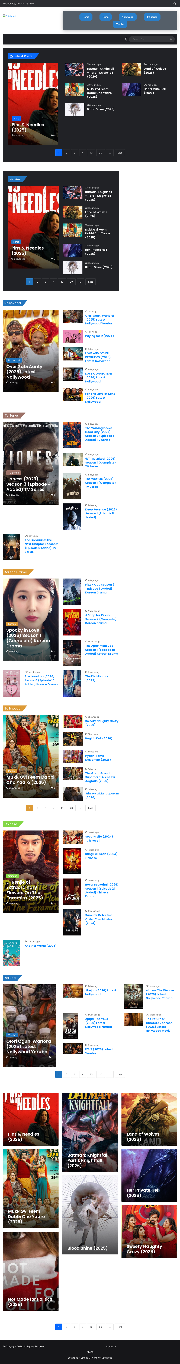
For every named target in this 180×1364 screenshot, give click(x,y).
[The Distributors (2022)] (72, 683)
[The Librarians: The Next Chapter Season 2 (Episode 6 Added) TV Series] (11, 547)
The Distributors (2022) (96, 678)
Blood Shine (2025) (101, 109)
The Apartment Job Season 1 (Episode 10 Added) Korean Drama (101, 650)
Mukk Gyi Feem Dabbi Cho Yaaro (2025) (99, 93)
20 (100, 152)
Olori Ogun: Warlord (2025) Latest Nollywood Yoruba (99, 320)
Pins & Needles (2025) (23, 1136)
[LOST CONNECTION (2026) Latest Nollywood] (73, 374)
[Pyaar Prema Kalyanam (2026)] (73, 756)
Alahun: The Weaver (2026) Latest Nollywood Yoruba (160, 994)
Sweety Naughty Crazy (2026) (101, 723)
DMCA (90, 1352)
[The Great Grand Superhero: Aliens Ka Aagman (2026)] (73, 773)
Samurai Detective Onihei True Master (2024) (98, 919)
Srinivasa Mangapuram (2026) (102, 795)
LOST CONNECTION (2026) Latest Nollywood (98, 378)
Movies (15, 179)
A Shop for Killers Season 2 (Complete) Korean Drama (101, 619)
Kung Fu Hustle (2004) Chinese (101, 856)
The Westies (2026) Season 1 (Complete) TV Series (100, 483)
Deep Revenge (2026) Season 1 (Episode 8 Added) (101, 513)
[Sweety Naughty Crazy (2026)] (73, 721)
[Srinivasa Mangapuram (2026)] (73, 794)
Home (86, 16)
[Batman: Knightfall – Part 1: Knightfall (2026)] (74, 69)
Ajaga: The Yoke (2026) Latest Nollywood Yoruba (98, 1023)
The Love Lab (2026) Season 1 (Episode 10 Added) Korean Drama (41, 680)
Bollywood (12, 708)
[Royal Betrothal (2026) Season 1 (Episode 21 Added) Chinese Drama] (72, 892)
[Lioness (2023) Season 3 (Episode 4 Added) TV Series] (31, 463)
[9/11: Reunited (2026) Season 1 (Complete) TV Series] (73, 459)
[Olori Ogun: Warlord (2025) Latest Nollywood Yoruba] (73, 316)
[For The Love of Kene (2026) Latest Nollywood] (73, 394)
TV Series (152, 16)
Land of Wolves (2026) (155, 71)
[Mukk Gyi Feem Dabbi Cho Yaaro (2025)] (74, 89)
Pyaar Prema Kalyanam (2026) (98, 758)
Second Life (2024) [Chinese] (99, 838)
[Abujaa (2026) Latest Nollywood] (73, 991)
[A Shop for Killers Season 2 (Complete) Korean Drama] (72, 622)
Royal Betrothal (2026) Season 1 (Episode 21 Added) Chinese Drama (101, 890)
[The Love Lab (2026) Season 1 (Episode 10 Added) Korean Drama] (11, 683)
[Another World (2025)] (11, 953)
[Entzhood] (9, 16)
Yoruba (120, 24)
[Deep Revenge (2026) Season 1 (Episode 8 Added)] (72, 516)
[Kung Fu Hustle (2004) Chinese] (72, 861)
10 (91, 152)
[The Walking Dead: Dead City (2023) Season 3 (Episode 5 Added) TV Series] (72, 435)
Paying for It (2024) (99, 336)
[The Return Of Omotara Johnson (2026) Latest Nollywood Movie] (133, 1019)
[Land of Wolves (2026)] (131, 69)
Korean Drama (15, 572)
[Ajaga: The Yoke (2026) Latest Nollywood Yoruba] (70, 1026)
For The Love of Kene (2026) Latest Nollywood (100, 398)
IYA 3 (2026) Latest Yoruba (99, 1051)
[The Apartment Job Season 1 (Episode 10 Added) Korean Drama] (72, 653)
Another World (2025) (41, 946)
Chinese (10, 824)
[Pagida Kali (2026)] (73, 739)
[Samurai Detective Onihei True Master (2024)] (72, 922)
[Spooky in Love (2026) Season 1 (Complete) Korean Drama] (31, 620)
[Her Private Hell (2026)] (131, 89)
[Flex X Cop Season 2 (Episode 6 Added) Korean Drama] (72, 592)
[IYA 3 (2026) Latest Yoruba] (73, 1048)
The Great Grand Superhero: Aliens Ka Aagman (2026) (100, 777)
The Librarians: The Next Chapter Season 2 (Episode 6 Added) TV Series (41, 546)
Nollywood (127, 16)
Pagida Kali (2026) (98, 738)
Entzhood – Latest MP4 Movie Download (90, 1357)
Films (105, 16)
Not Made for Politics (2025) (30, 1301)
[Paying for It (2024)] (73, 336)
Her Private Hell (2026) (155, 91)
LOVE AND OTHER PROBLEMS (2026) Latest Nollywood (98, 357)
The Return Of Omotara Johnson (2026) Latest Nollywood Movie (159, 1025)
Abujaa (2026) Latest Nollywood (100, 992)
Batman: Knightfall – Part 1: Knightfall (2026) (100, 73)
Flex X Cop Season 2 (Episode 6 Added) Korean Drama (99, 589)
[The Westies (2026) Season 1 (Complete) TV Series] (72, 486)
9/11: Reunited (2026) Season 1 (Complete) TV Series (100, 463)
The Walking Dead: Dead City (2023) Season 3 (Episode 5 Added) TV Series (99, 434)
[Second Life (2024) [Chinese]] (73, 837)
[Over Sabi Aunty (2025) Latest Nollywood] (31, 351)
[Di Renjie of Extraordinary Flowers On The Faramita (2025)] (31, 871)
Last (119, 152)
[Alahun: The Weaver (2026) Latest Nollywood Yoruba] (133, 996)
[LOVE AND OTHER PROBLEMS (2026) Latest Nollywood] (73, 353)
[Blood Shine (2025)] (74, 109)
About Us (111, 1346)
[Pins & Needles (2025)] (33, 104)
